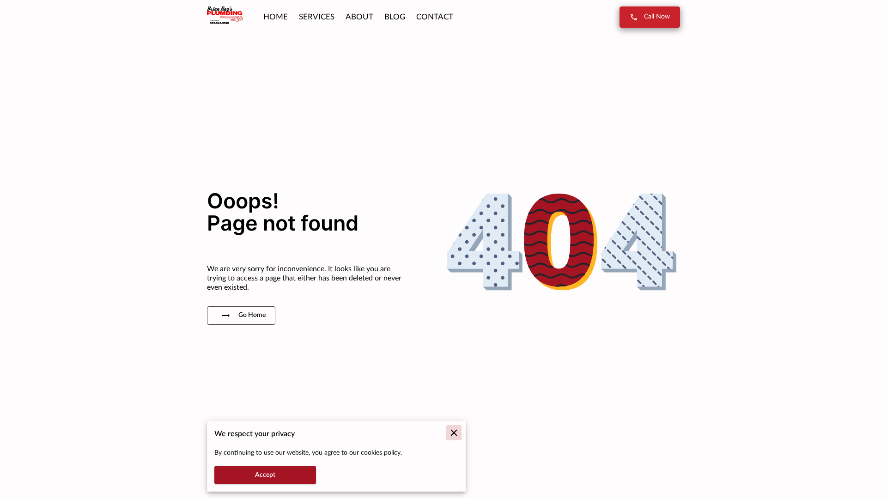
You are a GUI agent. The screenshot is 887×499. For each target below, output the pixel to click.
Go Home (252, 315)
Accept (265, 475)
